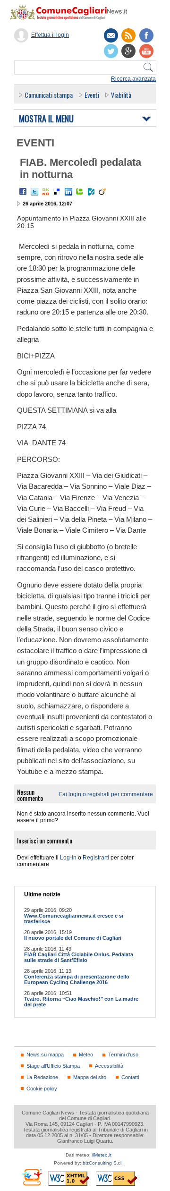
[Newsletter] (111, 35)
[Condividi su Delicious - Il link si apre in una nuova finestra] (57, 192)
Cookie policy (41, 1088)
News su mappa (45, 1054)
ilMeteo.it (101, 1154)
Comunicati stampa (49, 95)
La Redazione (42, 1077)
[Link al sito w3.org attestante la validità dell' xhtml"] (69, 1178)
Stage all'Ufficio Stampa (53, 1066)
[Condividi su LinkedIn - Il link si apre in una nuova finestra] (68, 192)
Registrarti (96, 857)
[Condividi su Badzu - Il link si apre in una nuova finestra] (91, 192)
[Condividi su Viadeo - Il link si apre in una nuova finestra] (102, 192)
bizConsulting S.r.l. (103, 1162)
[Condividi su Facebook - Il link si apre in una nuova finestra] (23, 192)
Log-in (68, 857)
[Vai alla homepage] (73, 12)
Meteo (86, 1054)
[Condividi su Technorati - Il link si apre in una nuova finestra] (80, 192)
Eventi (92, 95)
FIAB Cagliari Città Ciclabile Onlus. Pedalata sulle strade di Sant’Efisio (78, 957)
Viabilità (121, 95)
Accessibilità (109, 1066)
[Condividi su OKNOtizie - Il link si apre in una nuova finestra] (46, 192)
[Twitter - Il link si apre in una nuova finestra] (34, 192)
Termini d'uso (123, 1054)
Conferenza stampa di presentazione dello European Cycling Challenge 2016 (76, 979)
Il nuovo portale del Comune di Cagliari (72, 938)
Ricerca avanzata (133, 79)
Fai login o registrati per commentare (106, 794)
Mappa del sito (89, 1077)
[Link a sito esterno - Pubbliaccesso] (31, 1177)
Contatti (130, 1077)
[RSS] (128, 35)
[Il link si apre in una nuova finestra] (146, 35)
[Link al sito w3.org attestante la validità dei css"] (116, 1178)
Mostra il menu (46, 119)
